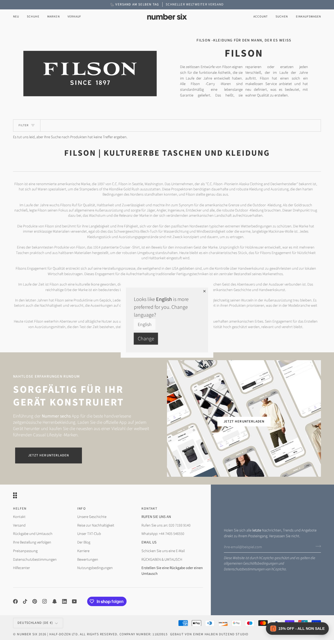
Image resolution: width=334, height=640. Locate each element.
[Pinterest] (34, 601)
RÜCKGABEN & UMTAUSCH (161, 559)
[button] (33, 16)
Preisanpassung (25, 551)
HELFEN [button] (19, 508)
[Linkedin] (64, 601)
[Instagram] (44, 601)
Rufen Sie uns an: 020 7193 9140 (165, 525)
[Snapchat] (54, 601)
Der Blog (83, 542)
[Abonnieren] (316, 546)
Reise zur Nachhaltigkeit (95, 525)
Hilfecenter (21, 568)
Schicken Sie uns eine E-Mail (163, 551)
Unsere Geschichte (91, 517)
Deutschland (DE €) (35, 622)
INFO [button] (81, 508)
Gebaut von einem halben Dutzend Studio (209, 634)
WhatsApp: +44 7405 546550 (162, 533)
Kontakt (19, 517)
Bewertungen (87, 559)
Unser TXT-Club (89, 533)
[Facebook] (15, 601)
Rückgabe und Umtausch (32, 533)
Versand (19, 525)
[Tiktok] (25, 601)
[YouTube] (74, 601)
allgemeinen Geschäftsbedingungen (251, 563)
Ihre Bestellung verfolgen (32, 542)
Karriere (83, 551)
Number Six (27, 634)
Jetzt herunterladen (48, 455)
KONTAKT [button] (149, 508)
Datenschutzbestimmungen (244, 569)
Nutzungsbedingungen (95, 568)
